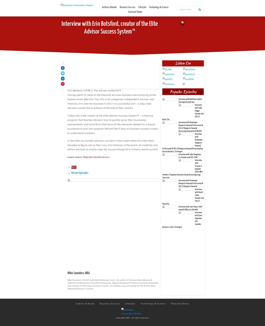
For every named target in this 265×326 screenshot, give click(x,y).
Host (73, 167)
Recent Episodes (79, 173)
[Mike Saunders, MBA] (113, 224)
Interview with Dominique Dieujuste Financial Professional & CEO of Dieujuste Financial (191, 183)
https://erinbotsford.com (96, 157)
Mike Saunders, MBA (79, 273)
